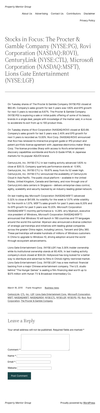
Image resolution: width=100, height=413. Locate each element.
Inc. (27, 294)
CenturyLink (14, 294)
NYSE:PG (71, 297)
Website (12, 367)
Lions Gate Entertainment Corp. (51, 294)
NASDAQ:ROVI (37, 297)
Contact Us (57, 13)
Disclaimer (89, 13)
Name (12, 355)
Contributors (74, 13)
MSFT (10, 297)
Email (11, 361)
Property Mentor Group (18, 6)
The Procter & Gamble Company (37, 301)
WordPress (89, 402)
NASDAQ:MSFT (21, 297)
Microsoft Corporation (79, 294)
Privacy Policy (87, 20)
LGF (32, 294)
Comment (14, 349)
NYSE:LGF (61, 297)
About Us (27, 13)
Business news (52, 287)
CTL (23, 294)
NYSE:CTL (50, 297)
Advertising (41, 13)
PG (79, 297)
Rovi (84, 297)
